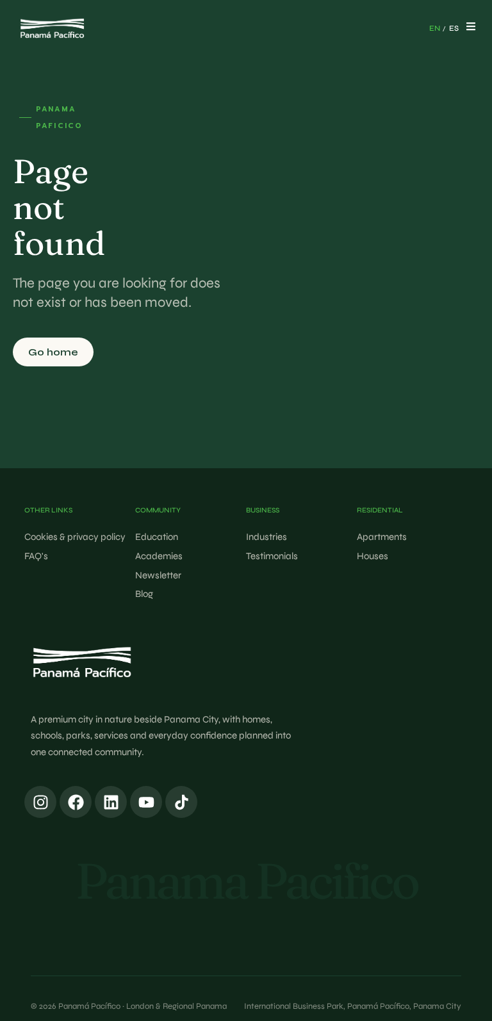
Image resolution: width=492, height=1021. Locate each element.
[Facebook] (76, 802)
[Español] (453, 28)
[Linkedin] (111, 802)
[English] (434, 28)
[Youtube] (146, 802)
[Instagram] (40, 802)
